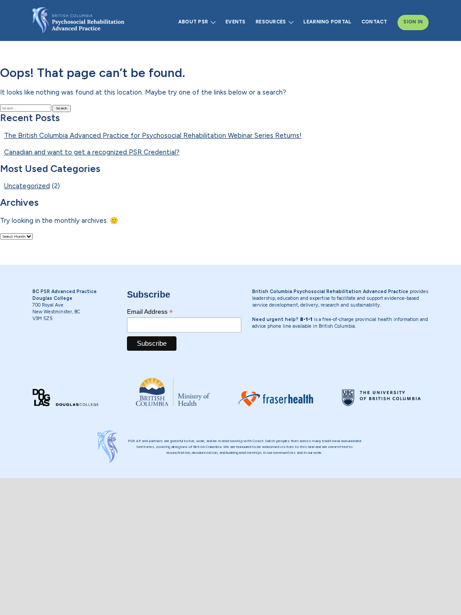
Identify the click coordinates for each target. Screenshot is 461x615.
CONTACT (375, 22)
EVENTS (236, 22)
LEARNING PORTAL (327, 22)
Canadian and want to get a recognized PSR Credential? (92, 152)
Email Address (150, 312)
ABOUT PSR (193, 22)
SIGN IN (413, 22)
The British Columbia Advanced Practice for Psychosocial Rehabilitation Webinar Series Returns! (153, 135)
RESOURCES (271, 22)
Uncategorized (27, 186)
